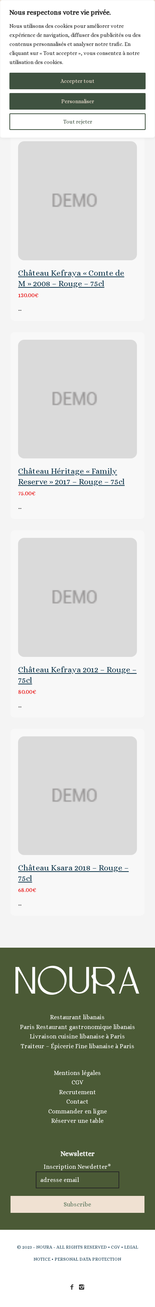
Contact (77, 1101)
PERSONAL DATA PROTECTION (88, 1259)
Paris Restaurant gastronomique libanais (77, 1027)
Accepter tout (77, 81)
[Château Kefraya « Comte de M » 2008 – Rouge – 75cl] (77, 200)
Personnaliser (77, 101)
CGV (77, 1082)
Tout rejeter (77, 122)
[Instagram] (82, 1287)
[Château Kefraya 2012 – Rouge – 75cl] (77, 597)
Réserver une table (77, 1120)
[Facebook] (72, 1287)
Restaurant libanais (77, 1017)
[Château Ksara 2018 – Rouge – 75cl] (77, 795)
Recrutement (77, 1092)
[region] (77, 69)
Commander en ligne (77, 1111)
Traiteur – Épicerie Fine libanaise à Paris (77, 1046)
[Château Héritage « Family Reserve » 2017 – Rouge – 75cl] (77, 399)
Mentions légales (77, 1072)
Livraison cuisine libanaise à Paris (77, 1036)
